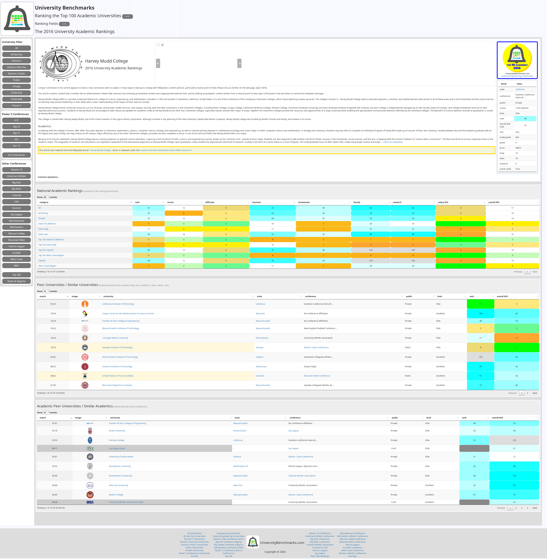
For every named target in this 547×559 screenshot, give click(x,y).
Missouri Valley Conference (353, 539)
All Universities (194, 533)
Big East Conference (320, 539)
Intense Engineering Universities (228, 536)
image (75, 296)
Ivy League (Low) (117, 448)
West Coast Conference (352, 550)
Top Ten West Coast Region (51, 255)
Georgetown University (120, 466)
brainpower (304, 202)
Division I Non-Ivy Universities (194, 541)
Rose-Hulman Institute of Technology (120, 357)
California (520, 89)
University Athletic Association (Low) (126, 502)
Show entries (47, 197)
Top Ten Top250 (45, 250)
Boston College (116, 494)
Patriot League (352, 544)
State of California (47, 223)
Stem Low (43, 234)
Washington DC (240, 466)
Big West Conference (320, 541)
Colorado (260, 375)
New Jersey (261, 366)
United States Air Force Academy (117, 375)
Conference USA (320, 547)
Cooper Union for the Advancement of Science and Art (128, 313)
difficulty (209, 202)
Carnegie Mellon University (115, 337)
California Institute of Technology (118, 304)
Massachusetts (263, 320)
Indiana (259, 357)
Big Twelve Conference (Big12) (228, 544)
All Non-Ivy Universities (194, 536)
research (397, 202)
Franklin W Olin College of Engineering (120, 320)
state (259, 296)
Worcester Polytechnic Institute (117, 385)
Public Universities (194, 547)
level (439, 296)
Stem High (43, 229)
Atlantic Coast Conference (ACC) (229, 539)
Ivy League (293, 430)
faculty (357, 202)
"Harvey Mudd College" (100, 150)
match (43, 296)
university (108, 296)
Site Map (352, 556)
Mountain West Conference (317, 375)
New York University (118, 485)
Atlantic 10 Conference (320, 533)
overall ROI (493, 202)
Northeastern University (120, 475)
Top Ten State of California (51, 239)
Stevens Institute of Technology (117, 366)
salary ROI (443, 202)
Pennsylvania (262, 337)
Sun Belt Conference (352, 547)
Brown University (117, 430)
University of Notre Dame (121, 456)
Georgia (259, 347)
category (44, 202)
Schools (194, 556)
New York (260, 313)
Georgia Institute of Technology (117, 347)
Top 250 (228, 556)
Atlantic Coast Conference (316, 347)
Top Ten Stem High (47, 244)
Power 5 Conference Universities (194, 553)
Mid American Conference (352, 533)
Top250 (41, 260)
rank (137, 202)
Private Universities (194, 550)
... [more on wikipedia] (392, 142)
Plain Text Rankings (320, 556)
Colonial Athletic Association (301, 475)
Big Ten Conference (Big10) (228, 541)
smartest (256, 202)
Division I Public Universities (194, 544)
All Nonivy (43, 213)
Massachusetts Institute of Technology (120, 328)
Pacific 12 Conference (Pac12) (228, 550)
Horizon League (320, 550)
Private (41, 218)
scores (170, 202)
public (409, 296)
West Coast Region (47, 265)
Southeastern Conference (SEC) (228, 547)
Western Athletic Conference (352, 553)
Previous (518, 271)
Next (535, 271)
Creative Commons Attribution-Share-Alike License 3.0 (165, 150)
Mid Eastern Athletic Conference (352, 536)
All (39, 207)
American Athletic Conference (320, 536)
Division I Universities (194, 539)
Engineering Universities (228, 533)
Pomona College (116, 440)
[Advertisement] (155, 18)
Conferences (229, 553)
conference (310, 296)
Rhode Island (239, 430)
